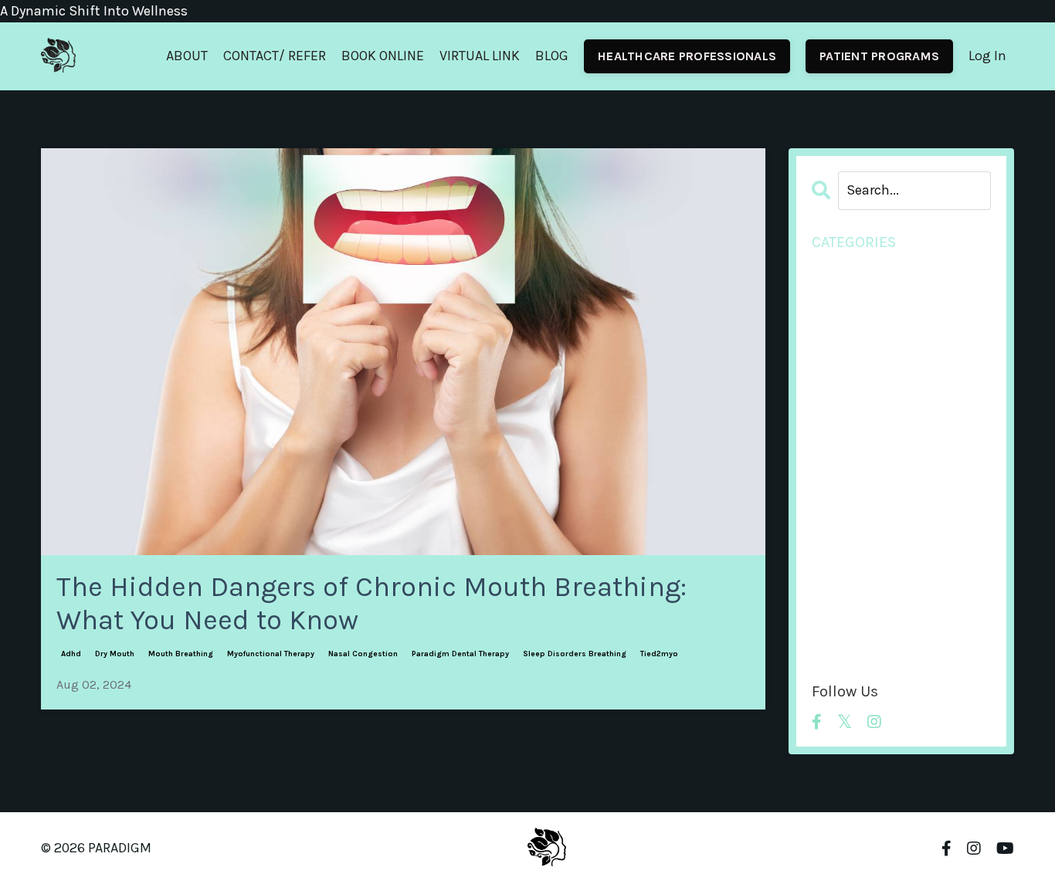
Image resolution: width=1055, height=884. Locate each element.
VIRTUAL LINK (479, 55)
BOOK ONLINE (382, 55)
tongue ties (849, 626)
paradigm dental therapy (460, 654)
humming (844, 381)
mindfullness (853, 425)
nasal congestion (363, 654)
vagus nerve (850, 647)
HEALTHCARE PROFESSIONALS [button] (687, 56)
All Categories (854, 270)
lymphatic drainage (874, 403)
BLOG (551, 55)
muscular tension (867, 470)
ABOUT (187, 55)
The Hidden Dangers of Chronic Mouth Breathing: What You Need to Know (371, 603)
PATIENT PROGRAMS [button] (879, 56)
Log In (987, 55)
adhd (71, 654)
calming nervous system (891, 314)
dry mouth (114, 654)
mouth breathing (180, 654)
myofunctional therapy (270, 654)
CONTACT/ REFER (274, 55)
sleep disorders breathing (574, 654)
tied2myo (659, 654)
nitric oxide (847, 536)
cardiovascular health (881, 336)
